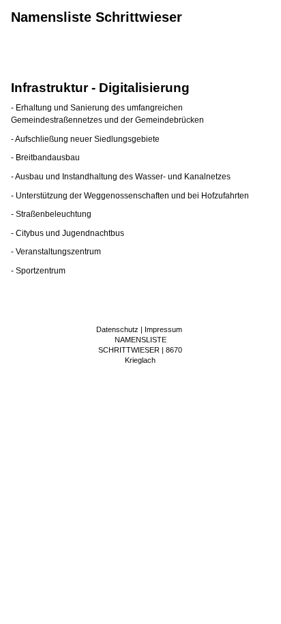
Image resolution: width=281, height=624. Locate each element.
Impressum (163, 329)
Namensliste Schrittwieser (96, 17)
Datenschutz (117, 329)
